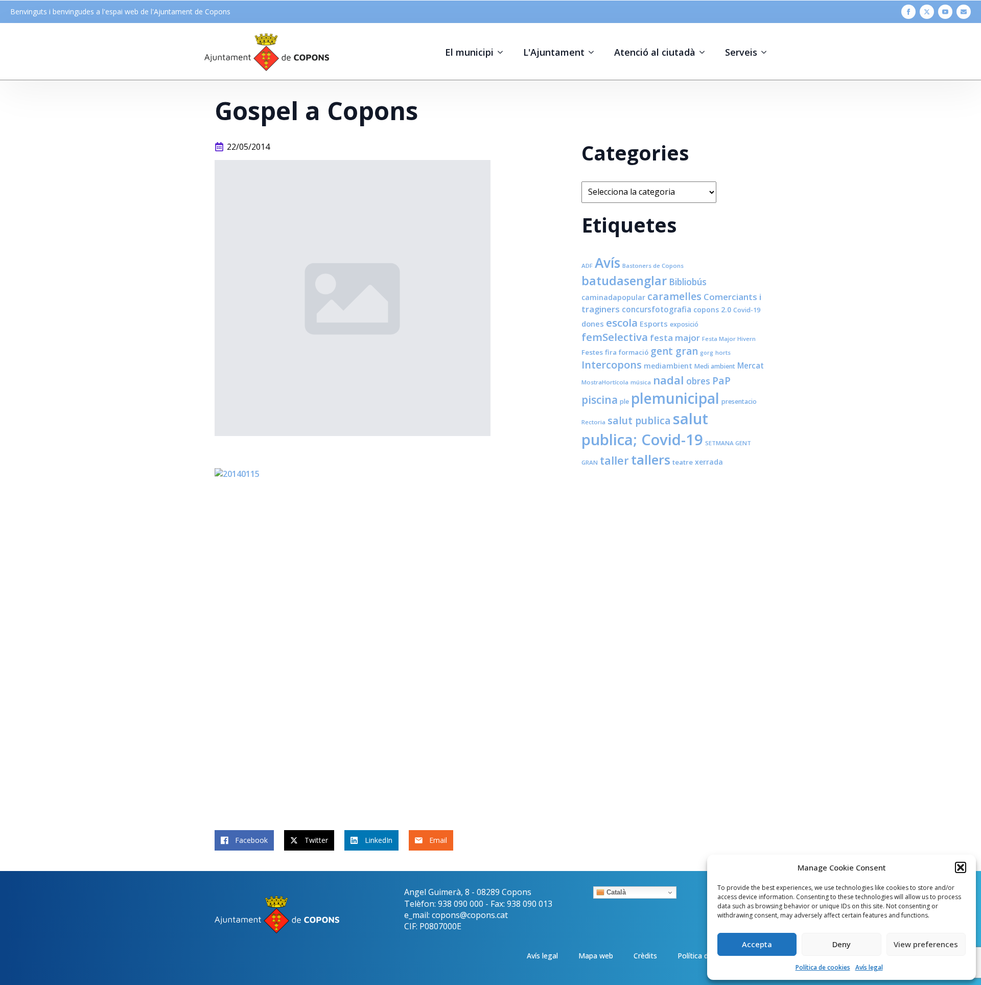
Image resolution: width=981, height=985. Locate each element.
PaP (721, 380)
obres (698, 381)
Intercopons (611, 365)
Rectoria (593, 422)
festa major (675, 337)
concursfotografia (656, 309)
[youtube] (945, 12)
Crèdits (645, 955)
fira (611, 352)
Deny (841, 944)
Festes (592, 352)
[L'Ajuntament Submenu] (594, 52)
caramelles (674, 296)
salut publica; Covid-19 (644, 429)
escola (622, 322)
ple (624, 401)
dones (592, 323)
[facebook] (908, 12)
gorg (706, 352)
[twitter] (927, 12)
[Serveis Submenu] (767, 52)
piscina (599, 400)
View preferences (926, 944)
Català (615, 892)
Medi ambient (714, 366)
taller (614, 460)
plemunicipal (675, 398)
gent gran (674, 351)
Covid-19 (746, 310)
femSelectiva (614, 337)
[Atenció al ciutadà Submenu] (705, 52)
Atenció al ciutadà (654, 52)
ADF (587, 265)
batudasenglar (624, 280)
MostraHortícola (604, 382)
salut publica (639, 420)
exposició (684, 324)
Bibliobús (688, 282)
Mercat (750, 365)
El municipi (469, 52)
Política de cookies (823, 967)
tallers (650, 459)
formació (633, 352)
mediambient (668, 366)
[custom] (963, 12)
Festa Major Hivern (729, 338)
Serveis (741, 52)
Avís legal (869, 967)
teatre (682, 462)
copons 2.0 (712, 309)
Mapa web (595, 955)
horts (723, 352)
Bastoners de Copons (653, 265)
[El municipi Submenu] (503, 52)
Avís (607, 263)
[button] (960, 867)
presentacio (739, 401)
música (640, 382)
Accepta (757, 944)
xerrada (709, 462)
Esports (654, 323)
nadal (668, 380)
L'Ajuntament (554, 52)
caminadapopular (613, 297)
